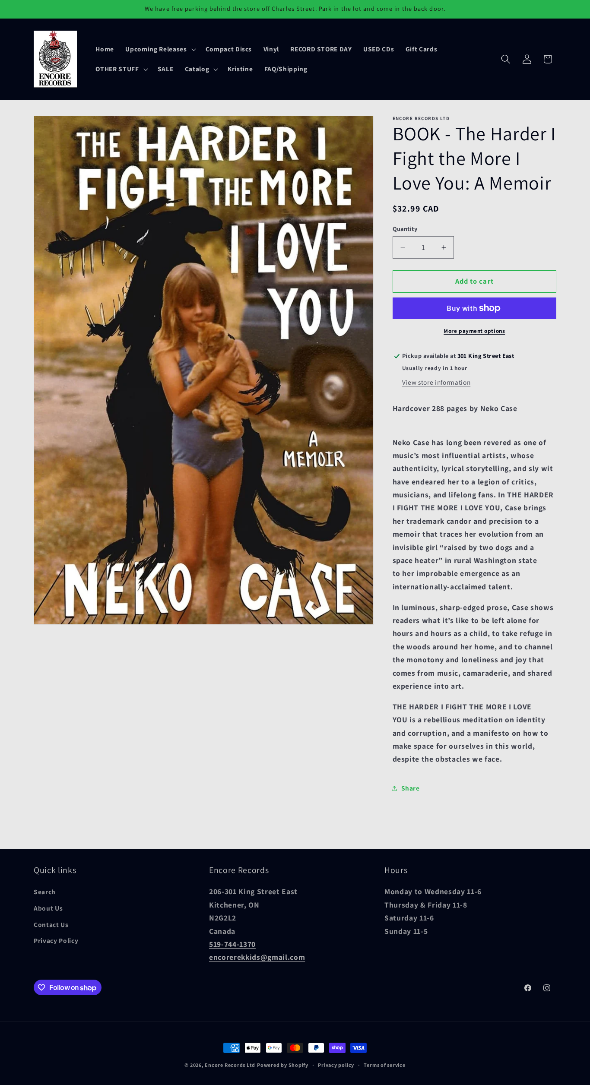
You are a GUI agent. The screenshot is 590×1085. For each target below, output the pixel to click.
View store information (436, 382)
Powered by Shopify (282, 1065)
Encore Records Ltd (230, 1065)
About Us (48, 908)
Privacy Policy (56, 940)
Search (45, 891)
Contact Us (51, 924)
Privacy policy (336, 1065)
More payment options (474, 331)
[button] (160, 49)
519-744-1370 (232, 944)
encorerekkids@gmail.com (257, 957)
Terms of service (384, 1065)
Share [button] (410, 788)
